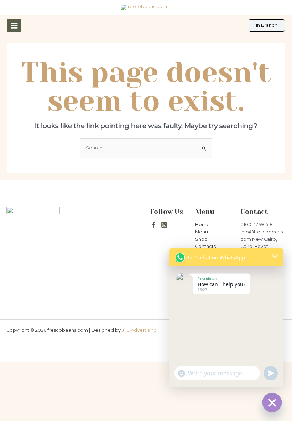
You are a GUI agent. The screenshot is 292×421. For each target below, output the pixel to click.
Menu (201, 231)
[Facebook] (153, 225)
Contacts (205, 246)
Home (202, 224)
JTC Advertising (139, 330)
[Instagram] (164, 225)
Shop (201, 239)
